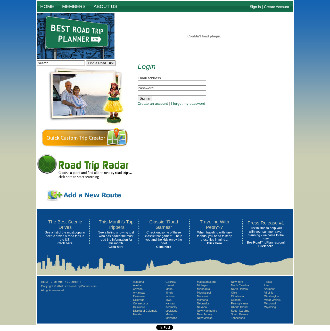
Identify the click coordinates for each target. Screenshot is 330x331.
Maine (169, 314)
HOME (47, 6)
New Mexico (204, 317)
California (139, 296)
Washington (271, 296)
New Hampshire (207, 310)
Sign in (255, 7)
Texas (268, 281)
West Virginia (272, 299)
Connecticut (140, 303)
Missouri (202, 296)
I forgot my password (188, 103)
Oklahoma (237, 296)
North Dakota (239, 288)
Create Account (276, 7)
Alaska (137, 285)
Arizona (138, 288)
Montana (202, 299)
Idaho (169, 288)
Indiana (170, 296)
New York (237, 281)
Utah (267, 285)
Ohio (234, 292)
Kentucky (171, 307)
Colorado (138, 299)
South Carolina (240, 310)
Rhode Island (239, 307)
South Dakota (239, 314)
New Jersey (204, 314)
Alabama (138, 281)
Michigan (202, 285)
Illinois (169, 292)
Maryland (171, 317)
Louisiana (171, 310)
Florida (137, 314)
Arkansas (139, 292)
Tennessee (238, 317)
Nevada (202, 307)
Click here (64, 243)
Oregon (236, 299)
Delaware (139, 307)
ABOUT (76, 282)
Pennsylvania (239, 303)
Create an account (153, 103)
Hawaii (170, 285)
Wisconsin (270, 303)
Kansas (170, 303)
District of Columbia (145, 310)
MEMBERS (74, 6)
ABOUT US (105, 6)
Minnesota (203, 288)
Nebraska (203, 303)
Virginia (268, 292)
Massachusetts (206, 281)
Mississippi (204, 292)
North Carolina (240, 285)
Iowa (168, 299)
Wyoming (270, 307)
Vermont (269, 288)
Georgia (171, 281)
